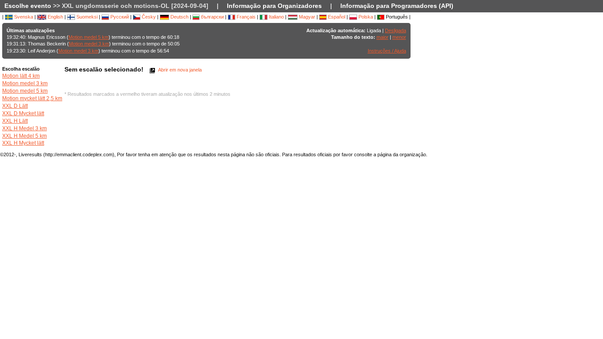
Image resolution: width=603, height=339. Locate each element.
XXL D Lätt (15, 106)
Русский (119, 16)
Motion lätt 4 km (21, 76)
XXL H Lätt (15, 121)
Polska (365, 16)
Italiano (276, 16)
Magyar (306, 16)
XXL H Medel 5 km (24, 136)
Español (336, 16)
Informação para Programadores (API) (396, 5)
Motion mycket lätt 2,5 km (32, 98)
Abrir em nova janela (179, 69)
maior (382, 37)
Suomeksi (86, 16)
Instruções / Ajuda (387, 50)
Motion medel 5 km (88, 37)
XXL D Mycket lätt (23, 113)
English (54, 16)
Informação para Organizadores (274, 5)
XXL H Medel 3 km (24, 128)
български (212, 16)
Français (245, 16)
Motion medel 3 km (89, 43)
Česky (148, 16)
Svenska (23, 16)
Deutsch (178, 16)
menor (399, 37)
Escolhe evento (27, 5)
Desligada (395, 30)
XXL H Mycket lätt (23, 143)
